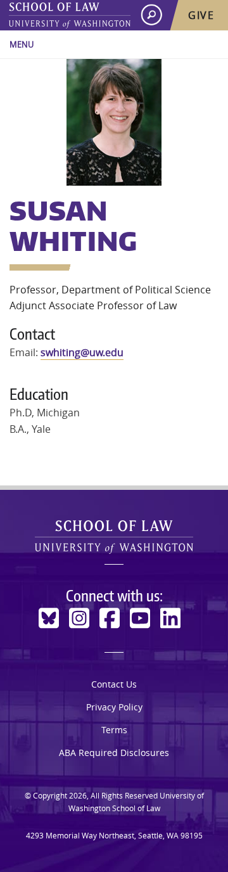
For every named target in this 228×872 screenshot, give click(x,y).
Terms (114, 730)
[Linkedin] (170, 618)
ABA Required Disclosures (114, 753)
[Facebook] (109, 618)
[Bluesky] (49, 618)
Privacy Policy (114, 707)
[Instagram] (79, 618)
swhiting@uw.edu (82, 352)
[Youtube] (140, 618)
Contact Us (114, 684)
